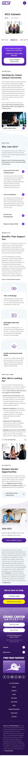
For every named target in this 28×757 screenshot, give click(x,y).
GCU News (14, 698)
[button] (4, 40)
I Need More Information (14, 601)
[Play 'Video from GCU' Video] (14, 666)
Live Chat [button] (15, 630)
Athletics (14, 690)
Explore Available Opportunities (14, 60)
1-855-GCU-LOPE (14, 624)
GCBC (14, 705)
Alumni (14, 687)
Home (6, 18)
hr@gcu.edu (6, 582)
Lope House (14, 713)
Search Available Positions (14, 540)
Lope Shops (14, 701)
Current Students (14, 683)
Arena (14, 694)
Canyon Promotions (14, 709)
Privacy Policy (9, 750)
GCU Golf (14, 716)
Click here (8, 573)
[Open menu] (24, 3)
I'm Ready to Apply (14, 596)
